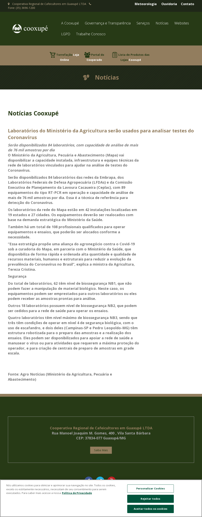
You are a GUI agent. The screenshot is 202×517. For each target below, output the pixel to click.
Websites (181, 23)
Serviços (143, 23)
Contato (187, 4)
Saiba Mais (101, 450)
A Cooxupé (70, 23)
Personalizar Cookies (150, 488)
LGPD (65, 34)
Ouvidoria (169, 4)
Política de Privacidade (77, 493)
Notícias (162, 23)
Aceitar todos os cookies (150, 508)
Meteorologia (146, 4)
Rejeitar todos (150, 498)
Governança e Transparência (108, 23)
